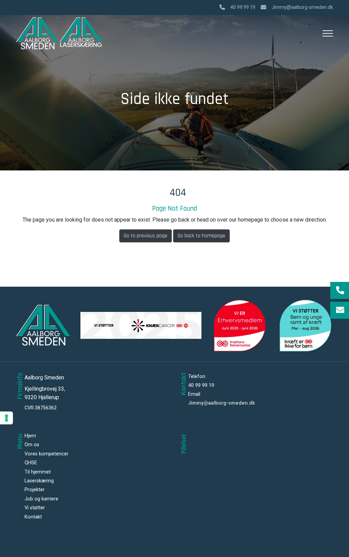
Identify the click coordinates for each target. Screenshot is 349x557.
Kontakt (33, 517)
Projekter (35, 489)
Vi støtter (35, 508)
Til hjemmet (38, 472)
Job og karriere (41, 499)
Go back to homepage (201, 235)
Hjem (30, 436)
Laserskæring (39, 481)
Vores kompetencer (47, 454)
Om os (32, 444)
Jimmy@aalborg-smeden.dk (302, 7)
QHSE (31, 463)
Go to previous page (145, 235)
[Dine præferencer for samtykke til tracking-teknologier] (6, 417)
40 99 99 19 (242, 7)
